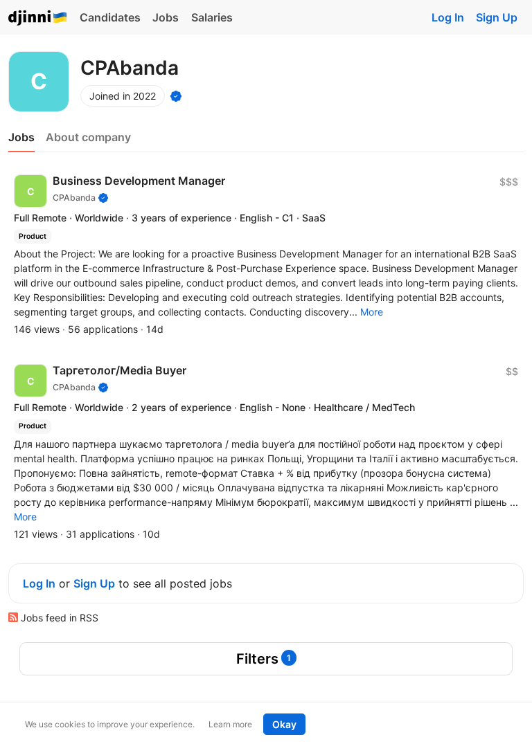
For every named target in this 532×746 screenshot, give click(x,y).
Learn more (230, 724)
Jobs (165, 17)
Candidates (110, 17)
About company (88, 137)
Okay (284, 724)
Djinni (38, 18)
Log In (448, 17)
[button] (371, 312)
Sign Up (496, 17)
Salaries (212, 17)
